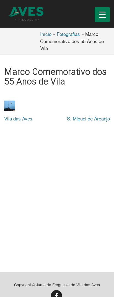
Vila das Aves (18, 118)
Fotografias (68, 33)
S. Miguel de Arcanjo (88, 118)
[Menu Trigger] (102, 14)
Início (45, 33)
